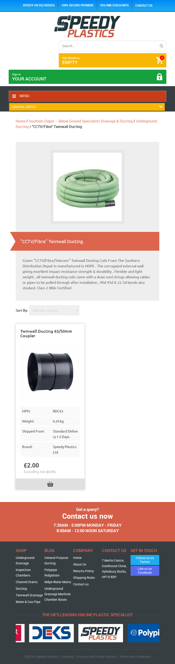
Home (20, 121)
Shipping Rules (84, 577)
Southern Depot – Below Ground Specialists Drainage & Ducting (81, 121)
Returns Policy (83, 571)
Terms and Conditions (135, 656)
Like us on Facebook (145, 570)
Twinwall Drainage (29, 595)
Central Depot (23, 107)
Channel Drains (27, 582)
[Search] (161, 46)
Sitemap (68, 656)
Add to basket (50, 484)
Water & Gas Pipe (28, 602)
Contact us (143, 5)
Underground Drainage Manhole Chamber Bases (57, 594)
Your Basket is (112, 60)
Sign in (29, 77)
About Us (79, 564)
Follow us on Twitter (145, 560)
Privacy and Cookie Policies (96, 656)
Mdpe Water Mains (57, 582)
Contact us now (87, 516)
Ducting (21, 588)
